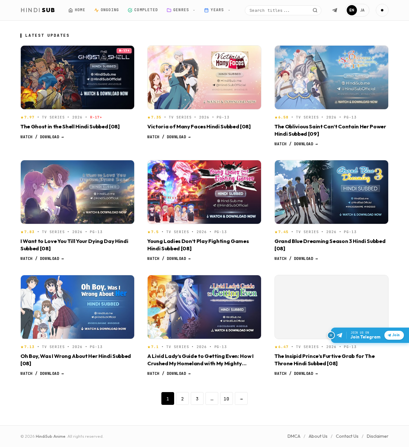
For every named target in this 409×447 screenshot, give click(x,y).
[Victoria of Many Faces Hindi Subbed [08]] (204, 77)
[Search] (315, 10)
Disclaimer (378, 436)
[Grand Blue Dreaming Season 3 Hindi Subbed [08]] (331, 192)
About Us (318, 436)
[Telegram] (334, 10)
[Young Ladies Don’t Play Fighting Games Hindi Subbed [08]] (204, 192)
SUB (38, 10)
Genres (182, 9)
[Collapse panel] (331, 335)
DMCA (294, 436)
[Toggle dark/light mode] (382, 10)
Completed (146, 9)
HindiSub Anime (51, 436)
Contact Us (347, 436)
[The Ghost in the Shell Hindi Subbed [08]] (77, 77)
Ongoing (109, 9)
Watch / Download (42, 136)
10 (226, 399)
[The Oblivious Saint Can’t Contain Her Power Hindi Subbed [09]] (331, 77)
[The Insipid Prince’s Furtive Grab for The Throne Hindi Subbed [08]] (331, 307)
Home (80, 9)
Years (218, 9)
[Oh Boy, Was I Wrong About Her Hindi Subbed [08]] (77, 307)
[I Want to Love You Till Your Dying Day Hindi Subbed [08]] (77, 192)
